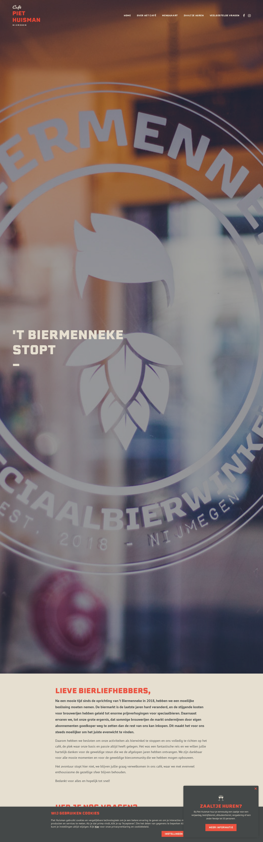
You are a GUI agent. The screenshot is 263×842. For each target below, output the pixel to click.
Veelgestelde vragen (224, 15)
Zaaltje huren (194, 15)
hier (97, 826)
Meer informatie (221, 827)
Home (127, 15)
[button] (244, 15)
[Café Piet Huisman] (26, 15)
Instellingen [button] (174, 834)
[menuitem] (127, 15)
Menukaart (170, 15)
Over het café (146, 15)
